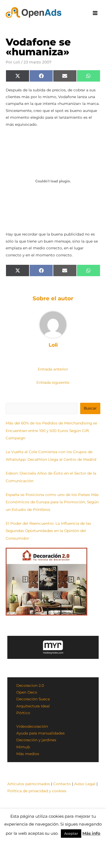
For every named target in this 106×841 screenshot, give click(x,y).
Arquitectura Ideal (33, 706)
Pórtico (23, 713)
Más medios (27, 754)
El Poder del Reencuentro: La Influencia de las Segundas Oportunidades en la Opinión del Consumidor (48, 530)
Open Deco (26, 692)
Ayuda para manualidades (40, 733)
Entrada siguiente (52, 382)
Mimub (23, 747)
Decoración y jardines (36, 740)
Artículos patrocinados (28, 784)
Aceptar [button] (71, 833)
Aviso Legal (84, 784)
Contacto (62, 784)
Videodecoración (32, 726)
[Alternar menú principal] (95, 13)
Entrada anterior (53, 369)
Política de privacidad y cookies (36, 791)
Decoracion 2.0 (30, 685)
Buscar (90, 408)
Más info (91, 833)
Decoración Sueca (33, 699)
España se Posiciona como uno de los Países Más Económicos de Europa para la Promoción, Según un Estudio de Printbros (52, 502)
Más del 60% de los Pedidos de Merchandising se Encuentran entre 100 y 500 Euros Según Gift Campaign (51, 430)
